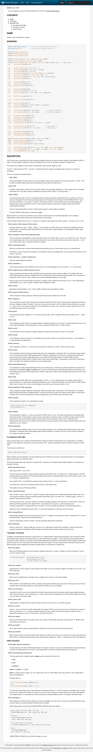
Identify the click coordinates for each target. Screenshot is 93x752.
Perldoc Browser (11, 2)
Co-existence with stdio (19, 25)
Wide (62, 3)
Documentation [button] (36, 3)
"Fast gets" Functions (19, 27)
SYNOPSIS (13, 21)
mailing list (65, 748)
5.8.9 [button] (22, 3)
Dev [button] (27, 3)
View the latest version (52, 11)
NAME (12, 19)
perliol (40, 212)
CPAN (17, 7)
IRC (70, 748)
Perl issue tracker (57, 748)
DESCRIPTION (14, 23)
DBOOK (28, 745)
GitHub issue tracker (47, 745)
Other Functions (17, 29)
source (13, 7)
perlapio (9, 7)
